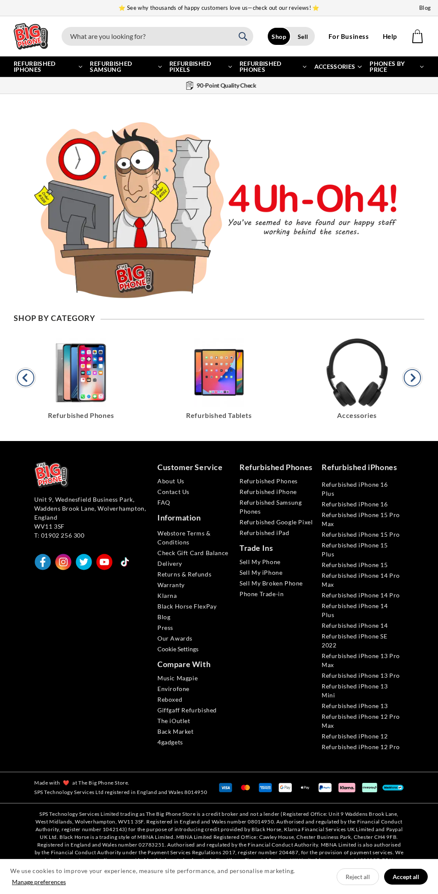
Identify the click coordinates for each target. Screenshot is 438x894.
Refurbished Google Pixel (276, 522)
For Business (348, 36)
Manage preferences (39, 881)
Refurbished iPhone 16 (355, 504)
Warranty (171, 584)
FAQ (163, 502)
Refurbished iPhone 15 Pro (361, 534)
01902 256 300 (63, 535)
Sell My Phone (260, 561)
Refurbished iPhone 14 (355, 625)
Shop (279, 36)
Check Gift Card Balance (192, 552)
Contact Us (173, 491)
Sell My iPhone (261, 572)
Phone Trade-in (262, 593)
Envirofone (173, 688)
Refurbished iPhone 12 (355, 736)
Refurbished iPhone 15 (355, 564)
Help (390, 36)
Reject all (358, 876)
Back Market (175, 731)
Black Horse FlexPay (186, 606)
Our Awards (174, 638)
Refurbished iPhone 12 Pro (361, 746)
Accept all (406, 876)
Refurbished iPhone (268, 491)
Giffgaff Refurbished (187, 710)
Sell (303, 36)
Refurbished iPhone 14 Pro (361, 595)
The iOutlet (173, 720)
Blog (425, 7)
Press (165, 627)
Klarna (167, 595)
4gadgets (170, 742)
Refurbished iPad (265, 532)
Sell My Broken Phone (271, 583)
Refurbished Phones (269, 481)
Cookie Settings (177, 649)
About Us (170, 481)
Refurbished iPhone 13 (355, 705)
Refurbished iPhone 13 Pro (361, 675)
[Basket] (417, 36)
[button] (245, 36)
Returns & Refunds (184, 574)
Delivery (169, 563)
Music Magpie (177, 678)
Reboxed (169, 699)
